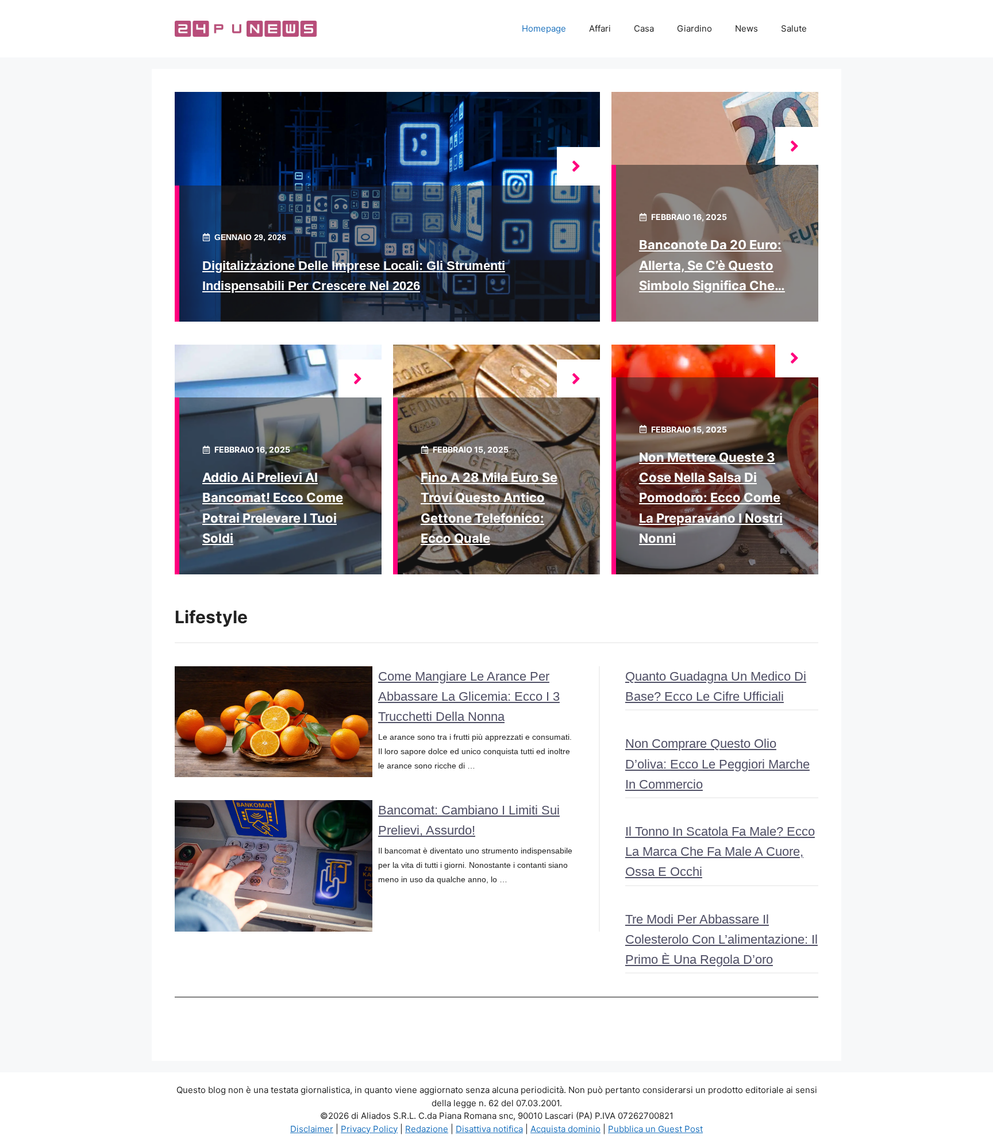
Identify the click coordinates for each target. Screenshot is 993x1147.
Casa (644, 28)
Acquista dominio (565, 1128)
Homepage (544, 28)
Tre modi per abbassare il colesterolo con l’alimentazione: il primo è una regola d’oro (721, 939)
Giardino (694, 28)
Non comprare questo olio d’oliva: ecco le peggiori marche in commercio (717, 763)
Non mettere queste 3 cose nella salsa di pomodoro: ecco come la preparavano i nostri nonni (711, 498)
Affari (600, 28)
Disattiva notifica (489, 1128)
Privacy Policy (369, 1128)
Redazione (426, 1128)
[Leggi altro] (578, 166)
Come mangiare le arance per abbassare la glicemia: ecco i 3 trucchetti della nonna (469, 696)
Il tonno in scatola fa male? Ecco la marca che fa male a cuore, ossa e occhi (720, 851)
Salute (794, 28)
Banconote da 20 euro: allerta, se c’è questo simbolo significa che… (712, 264)
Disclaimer (311, 1128)
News (746, 28)
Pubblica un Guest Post (655, 1128)
